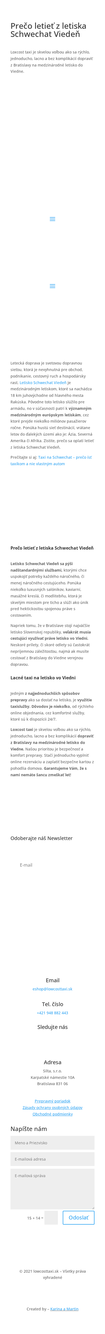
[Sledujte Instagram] (52, 227)
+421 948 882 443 (52, 1012)
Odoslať (79, 1217)
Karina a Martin (64, 1308)
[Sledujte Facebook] (41, 227)
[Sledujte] (63, 227)
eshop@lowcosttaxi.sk (52, 988)
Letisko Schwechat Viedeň (43, 382)
